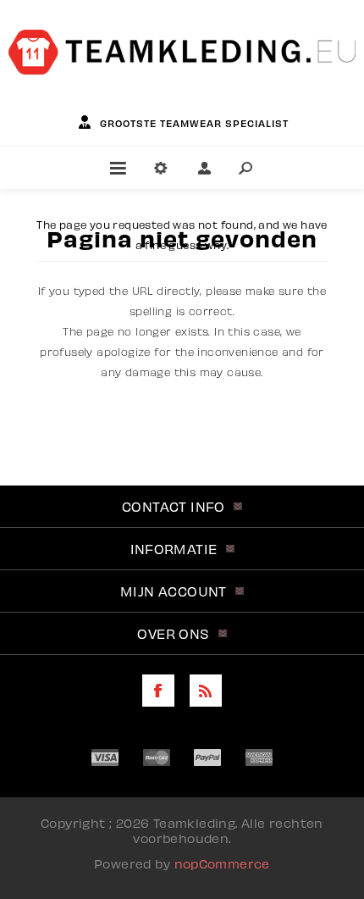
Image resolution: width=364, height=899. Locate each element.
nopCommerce (222, 863)
